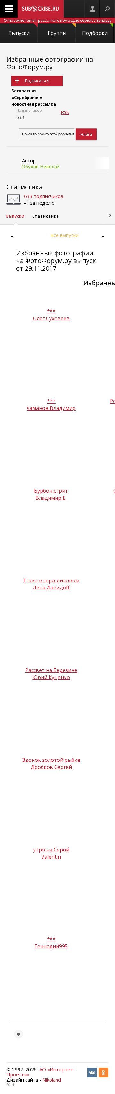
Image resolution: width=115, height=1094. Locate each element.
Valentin (51, 856)
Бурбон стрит (51, 490)
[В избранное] (18, 1034)
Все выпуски (64, 235)
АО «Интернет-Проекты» (40, 1072)
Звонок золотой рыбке (51, 759)
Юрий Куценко (51, 677)
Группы (57, 33)
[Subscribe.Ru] (41, 9)
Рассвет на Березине (51, 670)
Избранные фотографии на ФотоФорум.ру (49, 63)
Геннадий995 (51, 946)
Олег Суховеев (51, 318)
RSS (65, 112)
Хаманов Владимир (51, 408)
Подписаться (37, 81)
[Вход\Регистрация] (92, 9)
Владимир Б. (51, 497)
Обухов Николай (40, 166)
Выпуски (19, 33)
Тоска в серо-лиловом (51, 580)
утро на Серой (51, 849)
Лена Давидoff (51, 587)
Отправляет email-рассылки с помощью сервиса (57, 20)
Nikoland (51, 1079)
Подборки (95, 33)
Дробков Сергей (51, 766)
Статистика (24, 187)
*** (51, 311)
